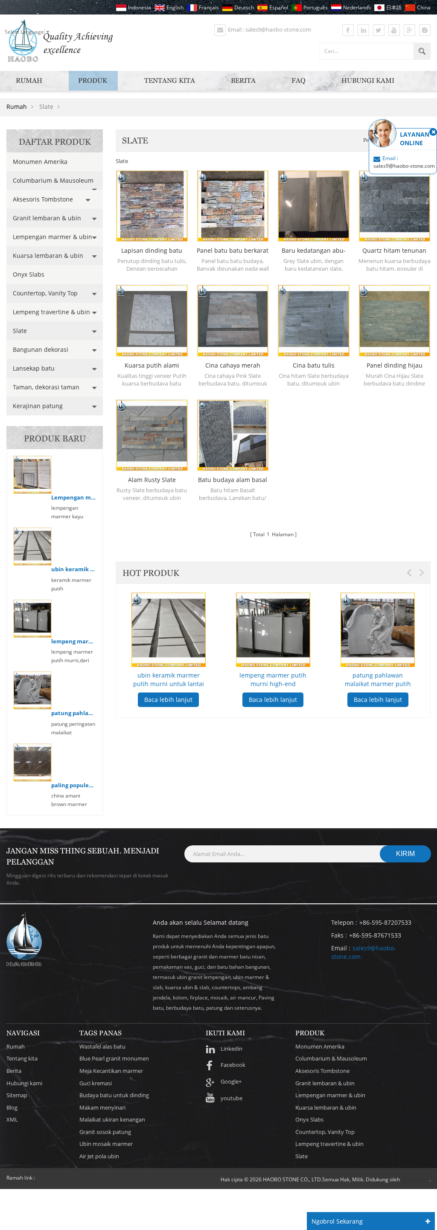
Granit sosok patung (105, 1132)
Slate (20, 331)
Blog (11, 1107)
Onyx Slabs (28, 274)
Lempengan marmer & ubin (52, 237)
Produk (92, 80)
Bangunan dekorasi (40, 349)
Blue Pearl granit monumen (114, 1058)
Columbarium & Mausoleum (53, 180)
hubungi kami (367, 80)
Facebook (233, 1065)
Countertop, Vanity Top (45, 293)
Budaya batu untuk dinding (114, 1095)
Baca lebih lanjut (168, 699)
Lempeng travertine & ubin (51, 312)
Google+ (231, 1081)
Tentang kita (169, 80)
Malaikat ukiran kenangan (112, 1119)
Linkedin (231, 1048)
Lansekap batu (34, 368)
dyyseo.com (415, 1179)
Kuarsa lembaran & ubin (48, 255)
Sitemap (16, 1095)
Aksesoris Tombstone (43, 199)
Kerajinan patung (38, 406)
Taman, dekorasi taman (46, 387)
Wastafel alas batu (102, 1046)
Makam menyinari (102, 1107)
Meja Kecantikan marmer (111, 1071)
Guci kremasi (95, 1083)
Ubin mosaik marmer (106, 1144)
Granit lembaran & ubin (47, 218)
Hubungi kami (24, 1083)
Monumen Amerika (40, 162)
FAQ (298, 80)
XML (12, 1119)
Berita (243, 80)
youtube (231, 1098)
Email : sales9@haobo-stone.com (269, 29)
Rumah (29, 80)
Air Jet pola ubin (99, 1156)
